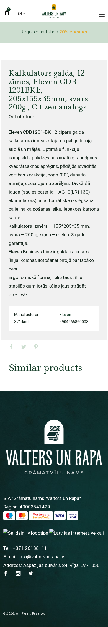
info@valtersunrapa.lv (41, 556)
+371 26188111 (30, 548)
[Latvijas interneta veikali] (76, 532)
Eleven (65, 314)
